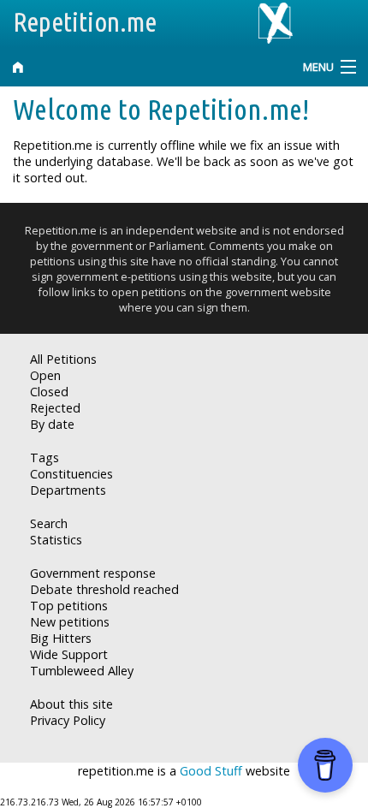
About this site (71, 704)
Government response (93, 573)
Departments (68, 490)
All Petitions (63, 359)
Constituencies (71, 474)
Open (45, 375)
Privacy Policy (67, 720)
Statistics (56, 540)
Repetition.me (85, 21)
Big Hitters (61, 638)
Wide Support (69, 654)
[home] (138, 67)
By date (52, 424)
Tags (44, 457)
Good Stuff (211, 771)
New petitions (70, 622)
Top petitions (69, 605)
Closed (49, 391)
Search (49, 523)
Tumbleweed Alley (82, 670)
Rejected (55, 408)
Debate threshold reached (104, 589)
